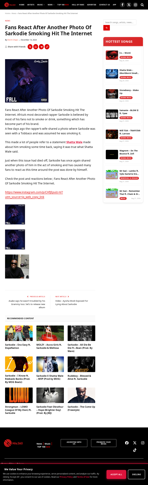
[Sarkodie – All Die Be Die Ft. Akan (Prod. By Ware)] (81, 333)
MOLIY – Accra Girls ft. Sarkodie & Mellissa (49, 346)
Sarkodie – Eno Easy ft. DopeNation (18, 346)
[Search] (142, 5)
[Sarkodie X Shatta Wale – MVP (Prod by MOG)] (50, 364)
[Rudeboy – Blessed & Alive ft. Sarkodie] (81, 364)
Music (40, 5)
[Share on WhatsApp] (35, 46)
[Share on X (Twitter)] (30, 46)
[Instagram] (142, 442)
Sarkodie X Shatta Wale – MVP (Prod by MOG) (49, 377)
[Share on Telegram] (41, 46)
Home (21, 5)
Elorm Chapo (13, 40)
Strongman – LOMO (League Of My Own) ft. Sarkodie (18, 410)
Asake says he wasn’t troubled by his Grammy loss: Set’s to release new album (27, 304)
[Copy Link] (47, 46)
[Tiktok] (134, 450)
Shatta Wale (74, 142)
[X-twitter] (134, 442)
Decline (136, 474)
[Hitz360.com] (9, 5)
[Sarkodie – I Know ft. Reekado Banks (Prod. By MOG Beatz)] (19, 364)
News (50, 5)
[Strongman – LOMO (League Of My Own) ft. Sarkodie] (19, 395)
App (114, 5)
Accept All (116, 474)
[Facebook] (126, 442)
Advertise (91, 5)
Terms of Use (83, 476)
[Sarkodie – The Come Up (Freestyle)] (81, 395)
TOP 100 (63, 4)
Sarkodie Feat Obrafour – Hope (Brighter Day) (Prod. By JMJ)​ (49, 410)
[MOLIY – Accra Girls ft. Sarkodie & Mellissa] (50, 333)
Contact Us (104, 5)
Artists (30, 5)
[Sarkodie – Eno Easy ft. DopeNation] (19, 333)
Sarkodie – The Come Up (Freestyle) (81, 408)
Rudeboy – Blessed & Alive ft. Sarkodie (79, 377)
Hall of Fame (78, 5)
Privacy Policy (66, 476)
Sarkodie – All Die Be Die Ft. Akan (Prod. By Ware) (80, 348)
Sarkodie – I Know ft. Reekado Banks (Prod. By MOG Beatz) (17, 379)
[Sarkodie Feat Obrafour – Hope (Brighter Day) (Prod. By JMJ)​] (50, 395)
